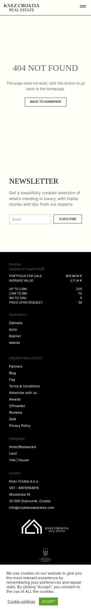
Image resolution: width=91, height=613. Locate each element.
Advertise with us (23, 393)
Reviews (15, 412)
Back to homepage (45, 101)
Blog (12, 373)
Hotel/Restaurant (22, 447)
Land (13, 453)
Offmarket (17, 406)
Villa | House (19, 460)
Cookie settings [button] (21, 601)
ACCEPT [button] (48, 601)
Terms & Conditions (24, 386)
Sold (12, 419)
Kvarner (15, 336)
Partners (15, 366)
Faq (12, 379)
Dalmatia (15, 323)
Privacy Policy (19, 426)
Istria (13, 329)
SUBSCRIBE (68, 219)
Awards (15, 399)
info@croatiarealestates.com (31, 507)
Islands (14, 343)
